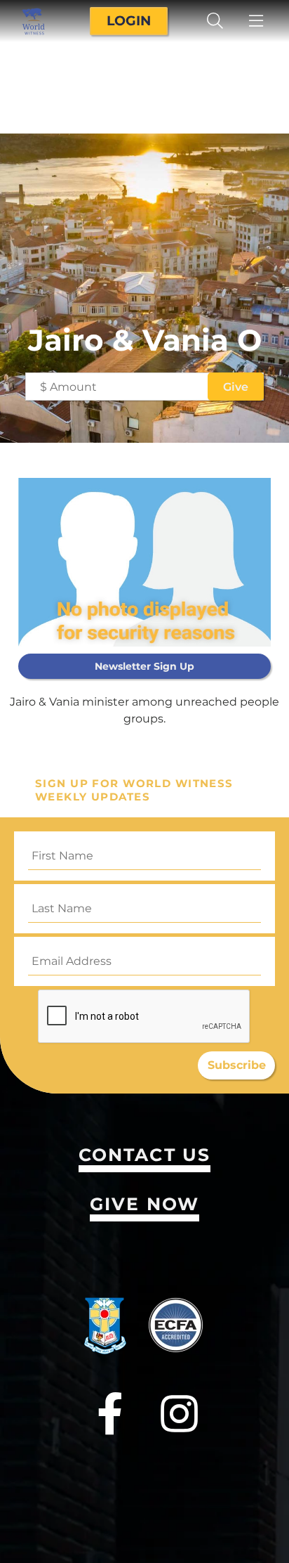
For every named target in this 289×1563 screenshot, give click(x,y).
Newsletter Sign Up (144, 666)
